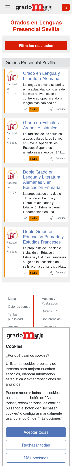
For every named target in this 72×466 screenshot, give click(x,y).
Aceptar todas (36, 432)
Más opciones (36, 458)
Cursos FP (49, 311)
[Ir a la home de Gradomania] (34, 7)
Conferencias (51, 319)
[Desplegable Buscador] (66, 7)
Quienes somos (19, 306)
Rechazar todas (36, 445)
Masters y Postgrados (50, 301)
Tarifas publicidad (15, 316)
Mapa (12, 298)
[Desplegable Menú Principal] (7, 7)
